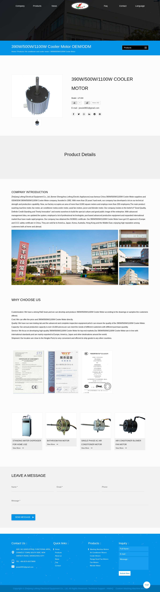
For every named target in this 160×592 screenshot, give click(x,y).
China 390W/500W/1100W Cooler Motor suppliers (121, 197)
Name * (14, 487)
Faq (106, 6)
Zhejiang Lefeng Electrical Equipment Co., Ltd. (46, 588)
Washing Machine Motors (99, 549)
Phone (104, 487)
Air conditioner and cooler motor (37, 51)
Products (37, 6)
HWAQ (110, 588)
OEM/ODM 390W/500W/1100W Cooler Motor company (34, 200)
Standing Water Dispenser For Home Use (27, 442)
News (54, 6)
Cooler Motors (95, 556)
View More (16, 448)
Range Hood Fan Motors (99, 559)
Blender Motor (95, 566)
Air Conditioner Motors (98, 552)
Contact (123, 6)
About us (58, 556)
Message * (15, 501)
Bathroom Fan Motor (58, 441)
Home (13, 51)
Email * (60, 487)
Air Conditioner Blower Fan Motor (128, 442)
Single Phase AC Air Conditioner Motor (91, 442)
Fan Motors (94, 562)
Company (20, 6)
